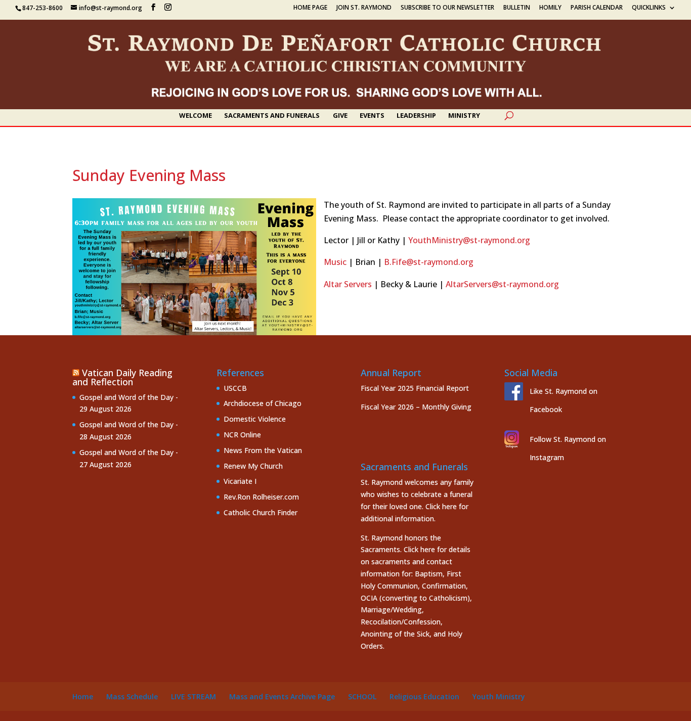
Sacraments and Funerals (272, 116)
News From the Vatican (263, 450)
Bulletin (516, 8)
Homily (550, 8)
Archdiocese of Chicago (262, 403)
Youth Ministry (498, 696)
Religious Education (424, 696)
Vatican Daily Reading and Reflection (122, 377)
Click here (441, 506)
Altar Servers (348, 284)
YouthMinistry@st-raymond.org (469, 240)
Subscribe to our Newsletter (447, 8)
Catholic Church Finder (260, 512)
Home (82, 696)
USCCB (235, 388)
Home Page (310, 8)
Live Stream (193, 696)
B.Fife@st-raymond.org (428, 261)
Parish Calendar (597, 8)
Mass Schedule (132, 696)
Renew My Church (253, 466)
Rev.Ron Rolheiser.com (261, 497)
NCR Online (242, 434)
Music (335, 261)
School (362, 696)
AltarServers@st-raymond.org (502, 284)
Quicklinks (649, 8)
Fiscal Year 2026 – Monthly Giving (416, 407)
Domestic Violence (255, 419)
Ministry (464, 116)
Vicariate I (240, 481)
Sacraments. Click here (398, 549)
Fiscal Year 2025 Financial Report (415, 388)
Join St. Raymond (364, 8)
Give (340, 116)
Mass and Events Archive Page (282, 696)
